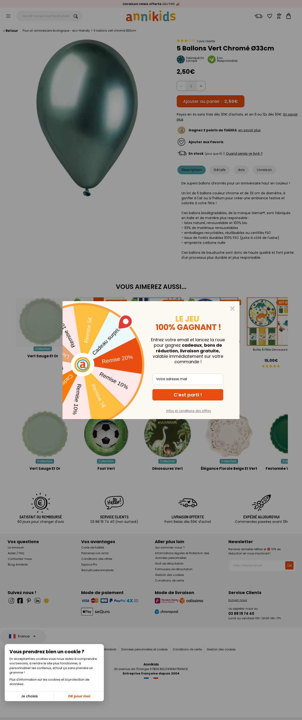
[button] (187, 394)
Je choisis (29, 696)
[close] (232, 308)
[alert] (151, 360)
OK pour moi (79, 696)
